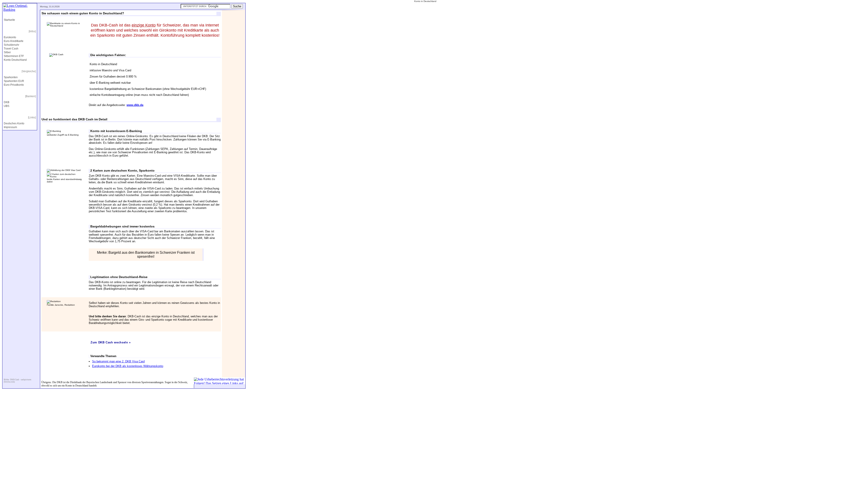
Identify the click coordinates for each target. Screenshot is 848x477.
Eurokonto (10, 37)
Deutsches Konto (14, 123)
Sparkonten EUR (14, 81)
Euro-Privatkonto (14, 84)
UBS (6, 106)
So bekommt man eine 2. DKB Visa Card (118, 361)
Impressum (10, 127)
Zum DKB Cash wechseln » (111, 342)
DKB (6, 102)
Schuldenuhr (11, 44)
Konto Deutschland (15, 59)
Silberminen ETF (14, 56)
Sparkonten (11, 77)
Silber (7, 52)
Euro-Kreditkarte (13, 41)
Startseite (9, 19)
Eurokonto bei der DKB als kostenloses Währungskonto (127, 366)
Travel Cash (11, 48)
